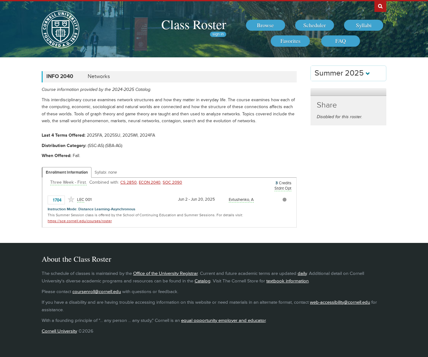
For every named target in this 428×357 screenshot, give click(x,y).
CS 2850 (128, 182)
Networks (99, 76)
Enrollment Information (67, 172)
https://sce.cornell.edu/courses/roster (80, 221)
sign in (218, 34)
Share (327, 105)
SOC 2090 (172, 182)
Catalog (203, 281)
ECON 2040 (149, 182)
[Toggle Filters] (348, 92)
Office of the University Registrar (165, 273)
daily (302, 273)
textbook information (287, 281)
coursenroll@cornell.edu (96, 292)
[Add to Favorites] (71, 199)
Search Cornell (380, 6)
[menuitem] (265, 25)
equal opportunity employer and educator (223, 320)
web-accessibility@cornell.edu (340, 302)
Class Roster (193, 24)
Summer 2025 (340, 73)
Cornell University (59, 331)
